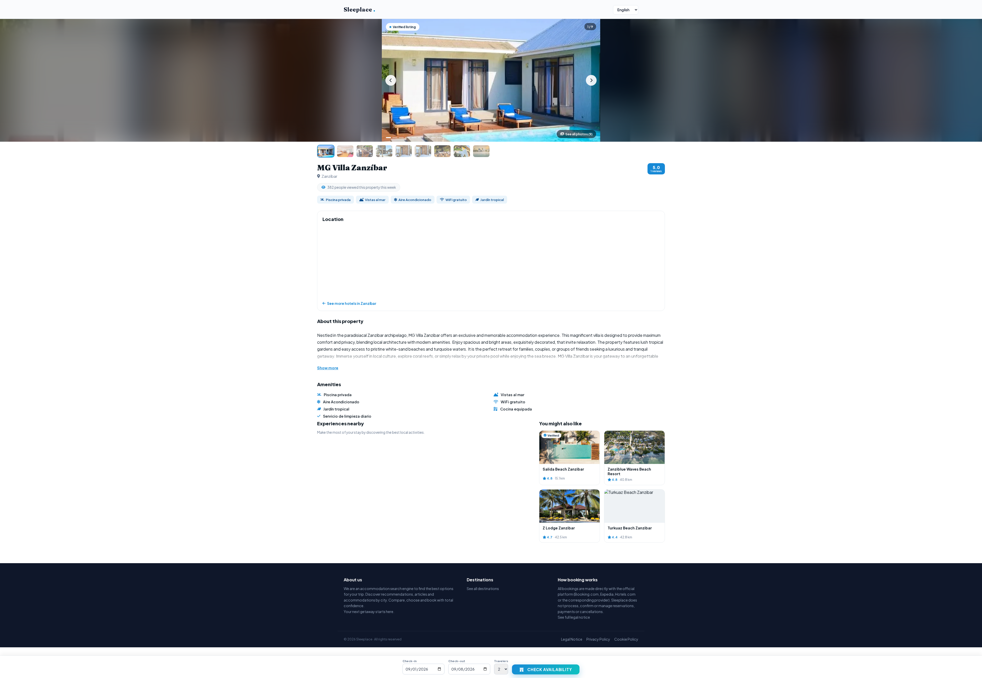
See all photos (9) (579, 134)
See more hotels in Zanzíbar (351, 303)
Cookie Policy (626, 639)
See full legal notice (574, 617)
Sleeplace (359, 9)
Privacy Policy (598, 639)
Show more (327, 367)
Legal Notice (571, 639)
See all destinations (483, 588)
